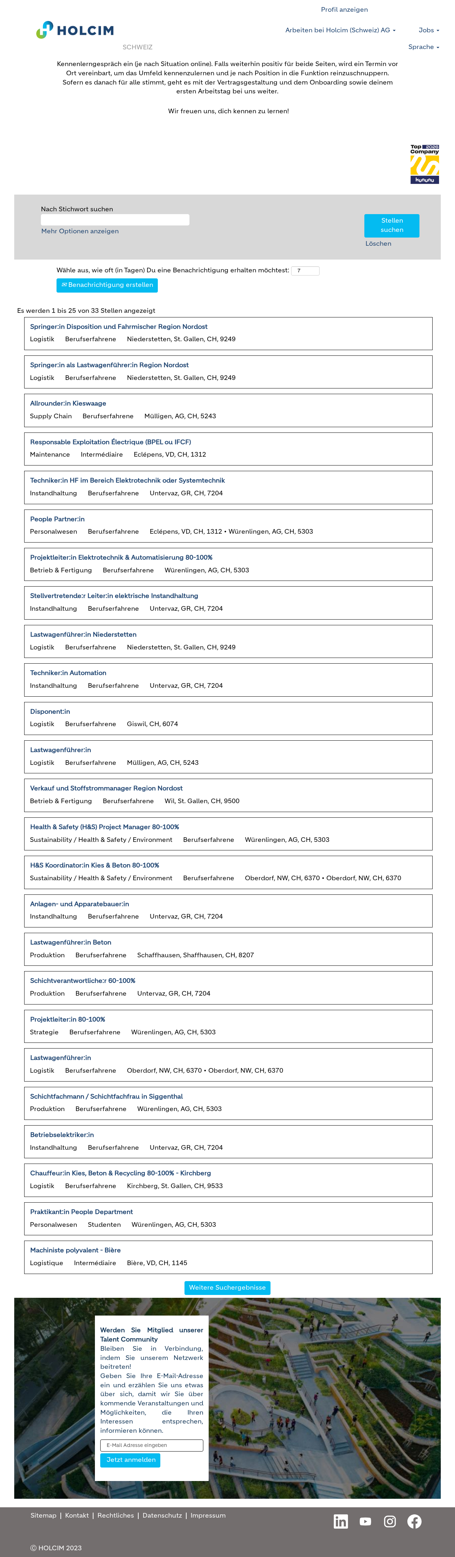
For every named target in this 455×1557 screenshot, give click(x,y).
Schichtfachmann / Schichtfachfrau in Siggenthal (106, 1097)
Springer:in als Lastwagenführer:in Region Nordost (109, 365)
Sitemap (44, 1516)
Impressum (208, 1516)
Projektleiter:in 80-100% (67, 1020)
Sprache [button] (422, 47)
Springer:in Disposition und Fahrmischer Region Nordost (119, 327)
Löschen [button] (378, 244)
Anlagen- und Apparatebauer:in (79, 904)
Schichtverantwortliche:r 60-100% (82, 981)
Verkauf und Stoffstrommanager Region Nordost (106, 788)
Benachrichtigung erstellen (109, 285)
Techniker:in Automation (68, 673)
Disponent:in (50, 712)
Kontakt (77, 1516)
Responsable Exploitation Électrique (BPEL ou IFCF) (110, 442)
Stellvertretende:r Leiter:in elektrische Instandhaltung (114, 596)
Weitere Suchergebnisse (227, 1288)
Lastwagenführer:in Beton (70, 943)
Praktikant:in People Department (81, 1212)
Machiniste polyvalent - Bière (75, 1250)
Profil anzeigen (344, 10)
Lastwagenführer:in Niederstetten (83, 635)
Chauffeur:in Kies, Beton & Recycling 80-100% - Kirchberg (120, 1173)
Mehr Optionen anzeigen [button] (80, 231)
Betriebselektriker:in (62, 1135)
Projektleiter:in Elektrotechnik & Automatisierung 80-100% (121, 558)
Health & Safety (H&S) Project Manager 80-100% (104, 827)
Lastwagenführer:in (60, 750)
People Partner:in (57, 519)
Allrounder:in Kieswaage (68, 404)
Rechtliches (115, 1516)
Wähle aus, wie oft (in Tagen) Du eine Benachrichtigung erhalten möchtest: (173, 270)
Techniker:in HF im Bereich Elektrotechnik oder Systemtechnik (127, 481)
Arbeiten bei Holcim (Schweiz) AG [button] (338, 30)
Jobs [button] (427, 30)
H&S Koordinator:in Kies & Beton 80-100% (94, 865)
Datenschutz (162, 1516)
